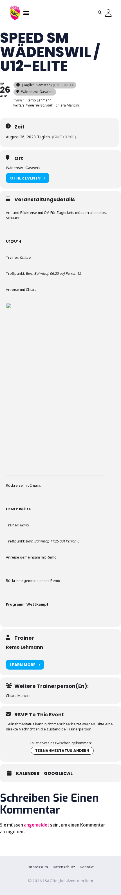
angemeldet (36, 825)
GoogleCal (58, 773)
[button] (26, 12)
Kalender (28, 773)
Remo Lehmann (24, 647)
